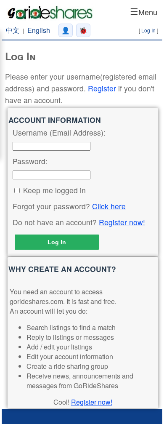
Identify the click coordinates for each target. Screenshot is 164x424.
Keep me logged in (54, 190)
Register (102, 88)
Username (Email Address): (59, 132)
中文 (12, 30)
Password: (30, 161)
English (38, 30)
